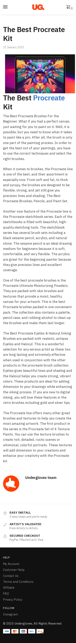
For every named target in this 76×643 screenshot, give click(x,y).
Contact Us (10, 576)
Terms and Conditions (18, 582)
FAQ (6, 593)
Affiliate (8, 587)
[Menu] (5, 7)
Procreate (49, 97)
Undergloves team (41, 477)
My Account (11, 564)
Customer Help (14, 570)
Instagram (10, 614)
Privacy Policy (12, 599)
